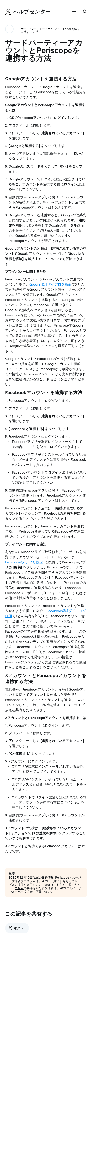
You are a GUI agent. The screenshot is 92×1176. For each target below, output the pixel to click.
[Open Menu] (74, 12)
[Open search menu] (85, 11)
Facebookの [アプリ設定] (24, 562)
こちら (57, 884)
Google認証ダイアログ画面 (50, 284)
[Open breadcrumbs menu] (9, 29)
